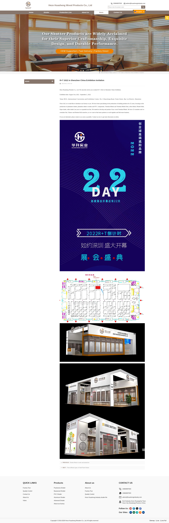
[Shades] (134, 512)
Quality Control (27, 491)
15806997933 (117, 3)
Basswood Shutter (59, 491)
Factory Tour (27, 488)
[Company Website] (130, 512)
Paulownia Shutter (59, 488)
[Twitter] (137, 508)
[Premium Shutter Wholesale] (140, 512)
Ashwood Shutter (59, 500)
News (101, 12)
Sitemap (152, 520)
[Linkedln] (133, 508)
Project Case (29, 85)
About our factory (59, 503)
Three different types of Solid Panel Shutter (78, 467)
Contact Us (118, 12)
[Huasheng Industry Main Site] (143, 512)
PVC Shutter (58, 494)
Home (31, 12)
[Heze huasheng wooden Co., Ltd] (28, 5)
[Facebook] (140, 508)
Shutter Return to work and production (79, 462)
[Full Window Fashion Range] (137, 512)
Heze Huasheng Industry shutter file (96, 497)
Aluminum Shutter (59, 497)
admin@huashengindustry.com (135, 3)
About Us (85, 12)
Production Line (66, 12)
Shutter (46, 12)
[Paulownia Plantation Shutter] (84, 42)
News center (113, 72)
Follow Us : (124, 508)
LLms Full (163, 520)
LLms (157, 520)
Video (25, 500)
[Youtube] (130, 508)
